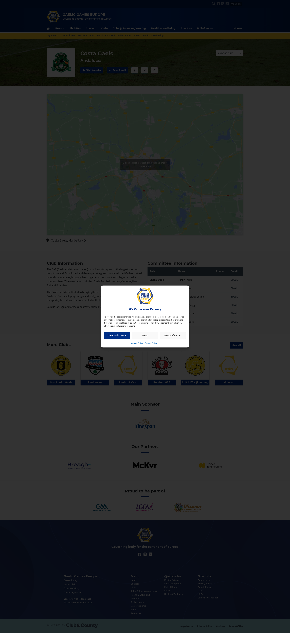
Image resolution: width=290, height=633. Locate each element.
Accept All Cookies (117, 335)
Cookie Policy (137, 343)
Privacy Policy (151, 343)
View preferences (172, 335)
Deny (145, 335)
